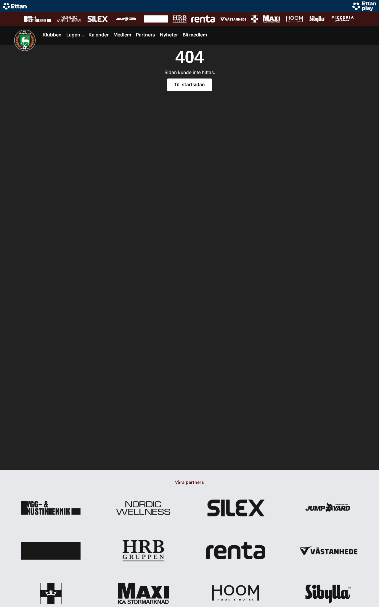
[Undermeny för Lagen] (82, 35)
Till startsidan (189, 84)
